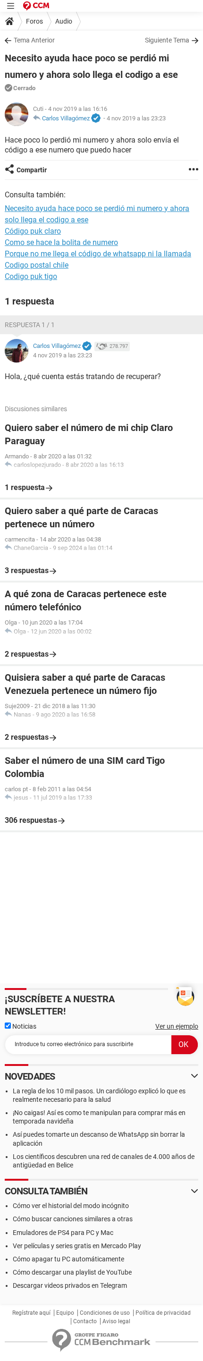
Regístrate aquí (31, 1313)
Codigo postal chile (36, 265)
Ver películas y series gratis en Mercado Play (77, 1246)
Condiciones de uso (105, 1313)
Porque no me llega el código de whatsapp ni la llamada (98, 253)
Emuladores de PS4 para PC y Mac (63, 1232)
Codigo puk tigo (31, 276)
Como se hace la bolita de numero (61, 242)
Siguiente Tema (167, 40)
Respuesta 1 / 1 (30, 325)
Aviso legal (116, 1321)
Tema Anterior (34, 40)
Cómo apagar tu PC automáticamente (68, 1259)
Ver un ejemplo (176, 1026)
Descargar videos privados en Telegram (70, 1285)
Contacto (85, 1321)
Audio (63, 21)
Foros (34, 21)
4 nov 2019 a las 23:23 (136, 118)
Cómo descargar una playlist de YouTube (72, 1272)
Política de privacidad (163, 1313)
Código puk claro (33, 231)
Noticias (23, 1026)
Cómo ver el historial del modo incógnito (71, 1205)
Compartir (32, 170)
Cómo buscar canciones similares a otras (73, 1219)
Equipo (65, 1313)
